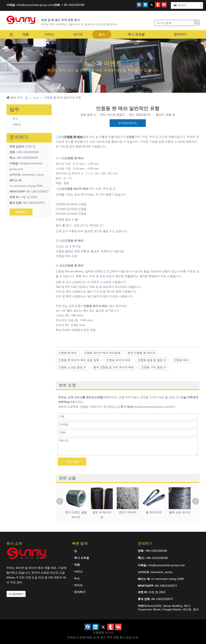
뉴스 (15, 118)
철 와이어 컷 (154, 512)
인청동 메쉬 (180, 360)
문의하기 (21, 212)
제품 (77, 564)
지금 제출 (72, 461)
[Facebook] (139, 4)
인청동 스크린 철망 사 (72, 367)
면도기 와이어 (128, 512)
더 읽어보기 (16, 594)
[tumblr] (157, 4)
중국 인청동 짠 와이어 (141, 352)
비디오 (78, 585)
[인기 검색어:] (196, 22)
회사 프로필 (81, 557)
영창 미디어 (105, 632)
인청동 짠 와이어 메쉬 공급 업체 (78, 360)
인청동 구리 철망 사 (153, 367)
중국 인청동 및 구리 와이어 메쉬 (113, 367)
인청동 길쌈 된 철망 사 (152, 360)
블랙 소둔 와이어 (179, 512)
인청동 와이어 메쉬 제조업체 (102, 352)
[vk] (164, 4)
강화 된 (170, 114)
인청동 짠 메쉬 (67, 352)
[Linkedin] (145, 4)
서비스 (17, 124)
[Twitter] (151, 4)
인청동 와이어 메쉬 (118, 360)
